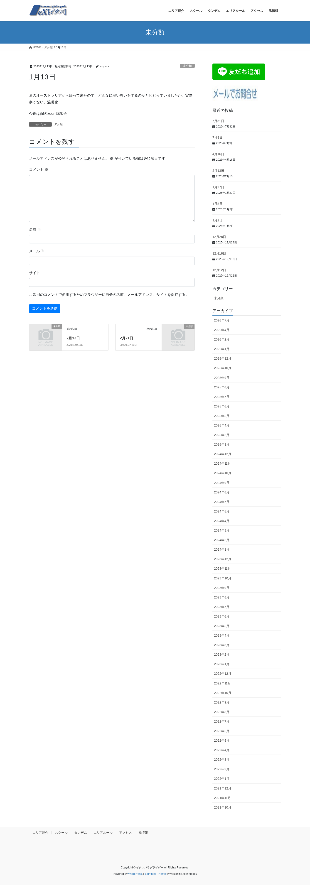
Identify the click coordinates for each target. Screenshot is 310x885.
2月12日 (73, 338)
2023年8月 (221, 597)
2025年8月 (221, 387)
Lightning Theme (155, 873)
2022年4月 (221, 750)
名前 (35, 229)
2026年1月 (221, 349)
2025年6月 (221, 406)
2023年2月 (221, 654)
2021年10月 (222, 807)
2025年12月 (222, 358)
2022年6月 (221, 731)
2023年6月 (221, 616)
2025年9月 (221, 378)
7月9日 (217, 137)
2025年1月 (221, 444)
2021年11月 (222, 798)
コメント (38, 170)
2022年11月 (222, 683)
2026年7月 (221, 320)
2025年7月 (221, 397)
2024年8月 (221, 492)
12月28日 (219, 237)
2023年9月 (221, 588)
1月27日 (218, 187)
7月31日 (218, 121)
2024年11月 (222, 463)
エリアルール (103, 832)
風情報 (143, 832)
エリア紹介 (40, 832)
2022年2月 (221, 769)
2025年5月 (221, 416)
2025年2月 (221, 435)
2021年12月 (222, 788)
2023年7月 (221, 607)
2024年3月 (221, 530)
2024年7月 (221, 502)
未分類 (187, 66)
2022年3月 (221, 759)
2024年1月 (221, 549)
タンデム (80, 832)
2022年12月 (222, 673)
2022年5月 (221, 740)
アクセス (125, 832)
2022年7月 (221, 721)
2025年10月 (222, 368)
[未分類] (45, 334)
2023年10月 (222, 578)
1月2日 (217, 220)
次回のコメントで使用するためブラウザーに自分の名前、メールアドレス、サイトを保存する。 (111, 295)
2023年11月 (222, 568)
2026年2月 (221, 339)
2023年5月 (221, 626)
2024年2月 (221, 540)
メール (36, 251)
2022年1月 (221, 778)
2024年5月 (221, 511)
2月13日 (218, 170)
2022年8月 (221, 712)
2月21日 (126, 338)
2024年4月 (221, 521)
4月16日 (218, 154)
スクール (61, 832)
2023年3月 (221, 645)
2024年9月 (221, 483)
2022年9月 (221, 702)
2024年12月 (222, 454)
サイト (34, 273)
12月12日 (219, 270)
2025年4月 (221, 425)
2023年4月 (221, 635)
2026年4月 (221, 330)
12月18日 (219, 253)
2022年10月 (222, 693)
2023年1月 (221, 664)
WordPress (135, 873)
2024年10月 (222, 473)
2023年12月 (222, 559)
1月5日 (217, 204)
